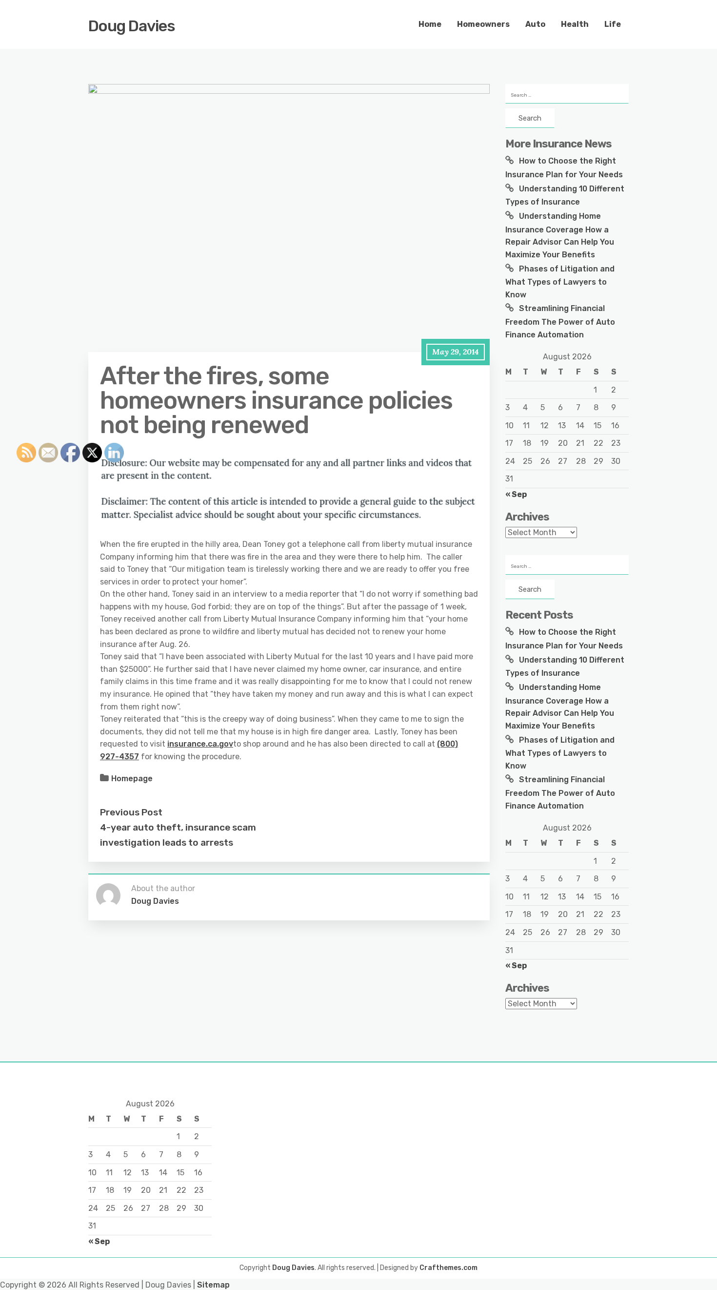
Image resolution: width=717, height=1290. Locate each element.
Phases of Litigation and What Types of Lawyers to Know (560, 281)
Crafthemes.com (448, 1268)
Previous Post (131, 812)
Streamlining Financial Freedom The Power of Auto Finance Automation (560, 321)
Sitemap (213, 1285)
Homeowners (483, 24)
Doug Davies (131, 26)
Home (429, 24)
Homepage (132, 778)
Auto (535, 24)
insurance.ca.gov (200, 744)
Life (612, 24)
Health (575, 24)
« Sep (516, 494)
